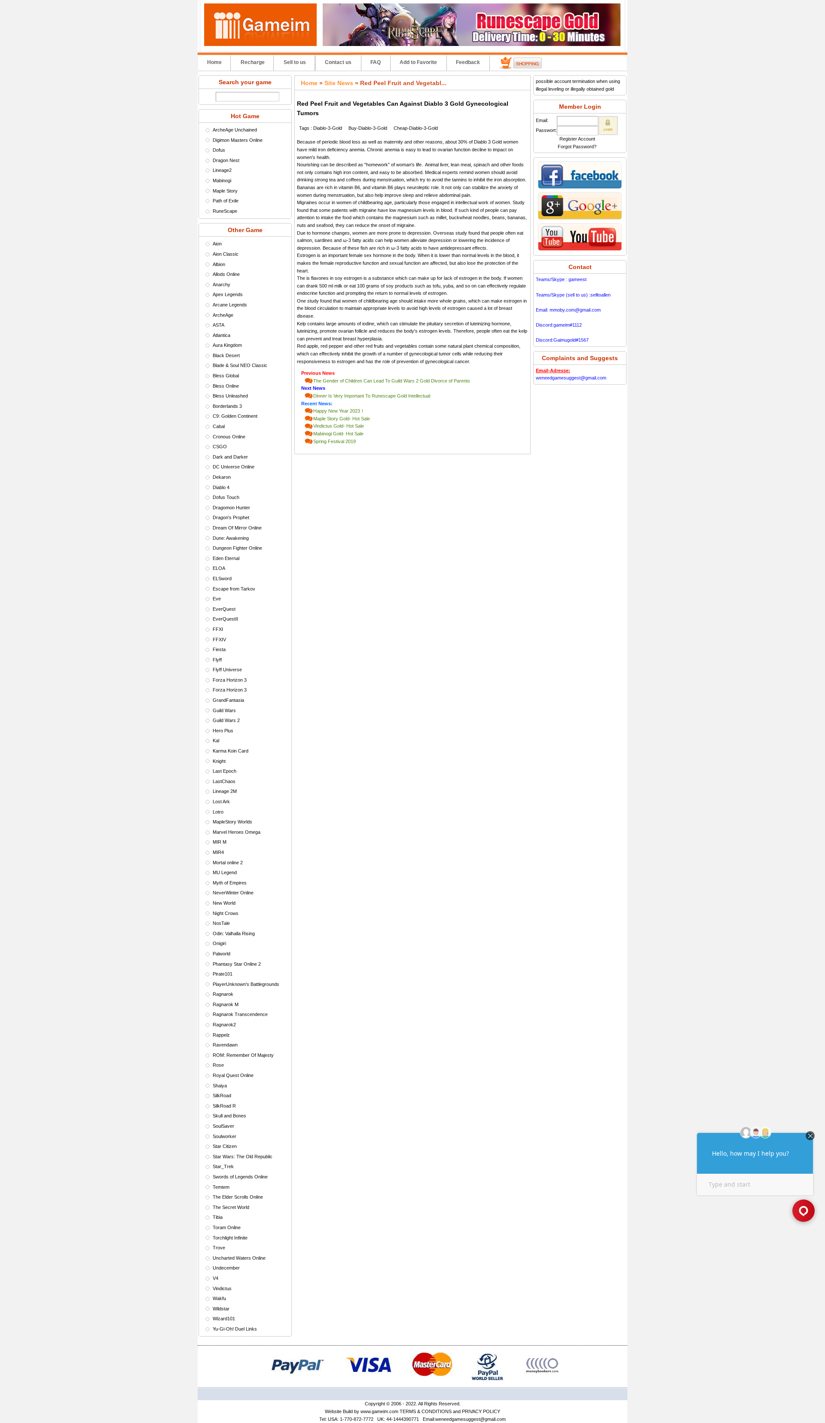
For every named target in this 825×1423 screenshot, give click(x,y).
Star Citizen (225, 1146)
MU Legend (225, 872)
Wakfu (219, 1298)
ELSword (222, 578)
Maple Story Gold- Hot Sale (341, 418)
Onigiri (219, 943)
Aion (217, 243)
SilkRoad (222, 1095)
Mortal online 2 (228, 862)
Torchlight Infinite (230, 1237)
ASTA (218, 324)
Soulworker (224, 1136)
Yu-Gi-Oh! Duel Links (235, 1328)
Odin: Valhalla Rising (234, 933)
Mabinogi (222, 180)
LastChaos (224, 781)
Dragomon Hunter (231, 507)
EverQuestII (225, 618)
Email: (542, 120)
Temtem (221, 1187)
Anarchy (221, 284)
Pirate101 (222, 973)
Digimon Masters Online (238, 140)
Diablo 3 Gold (488, 141)
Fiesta (219, 649)
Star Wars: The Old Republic (242, 1156)
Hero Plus (223, 730)
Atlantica (221, 335)
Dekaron (222, 477)
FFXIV (219, 639)
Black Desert (226, 355)
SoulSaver (223, 1126)
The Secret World (231, 1207)
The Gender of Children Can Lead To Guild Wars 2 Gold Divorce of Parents (391, 380)
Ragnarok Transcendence (240, 1014)
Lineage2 (222, 170)
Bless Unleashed (230, 395)
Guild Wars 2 (226, 720)
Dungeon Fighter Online (237, 548)
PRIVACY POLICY (481, 1411)
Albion (219, 264)
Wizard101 (224, 1318)
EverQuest (224, 609)
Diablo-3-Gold (327, 128)
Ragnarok (223, 994)
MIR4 (218, 852)
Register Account (577, 138)
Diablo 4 (221, 487)
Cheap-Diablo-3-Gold (416, 128)
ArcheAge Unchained (235, 129)
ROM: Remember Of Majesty (243, 1055)
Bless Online (226, 386)
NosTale (221, 923)
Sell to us (295, 62)
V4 (215, 1278)
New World (224, 903)
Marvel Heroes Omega (236, 832)
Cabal (219, 426)
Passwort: (546, 130)
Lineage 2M (225, 791)
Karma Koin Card (230, 750)
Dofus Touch (226, 497)
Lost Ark (221, 801)
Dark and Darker (230, 456)
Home (214, 62)
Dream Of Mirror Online (237, 527)
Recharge (253, 62)
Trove (219, 1247)
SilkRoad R (224, 1105)
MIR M (219, 842)
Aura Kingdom (227, 345)
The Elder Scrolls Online (238, 1197)
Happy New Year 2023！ (339, 410)
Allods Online (226, 274)
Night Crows (225, 913)
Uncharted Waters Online (239, 1258)
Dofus (219, 150)
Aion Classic (225, 254)
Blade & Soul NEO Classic (240, 365)
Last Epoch (224, 771)
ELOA (219, 568)
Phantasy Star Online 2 (237, 964)
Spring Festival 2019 (334, 441)
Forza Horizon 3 (230, 679)
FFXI (218, 629)
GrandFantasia (228, 700)
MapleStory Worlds (232, 821)
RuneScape (225, 211)
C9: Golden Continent (235, 416)
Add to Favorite (418, 62)
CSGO (220, 446)
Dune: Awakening (231, 538)
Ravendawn (225, 1044)
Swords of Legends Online (240, 1176)
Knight (219, 761)
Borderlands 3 (227, 406)
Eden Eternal (226, 558)
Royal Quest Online (233, 1075)
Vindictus (222, 1288)
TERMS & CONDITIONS (426, 1411)
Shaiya (220, 1085)
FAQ (375, 62)
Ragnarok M (225, 1004)
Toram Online (227, 1227)
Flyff (217, 659)
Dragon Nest (226, 160)
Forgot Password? (577, 146)
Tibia (218, 1217)
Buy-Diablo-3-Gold (367, 128)
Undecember (226, 1267)
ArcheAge (223, 315)
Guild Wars (224, 710)
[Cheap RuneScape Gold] (471, 44)
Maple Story (225, 190)
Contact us (338, 62)
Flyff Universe (227, 669)
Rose (218, 1065)
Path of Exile (225, 200)
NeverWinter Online (233, 892)
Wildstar (221, 1308)
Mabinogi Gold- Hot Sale (338, 433)
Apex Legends (228, 294)
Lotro (218, 811)
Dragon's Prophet (231, 517)
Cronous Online (229, 436)
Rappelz (221, 1034)
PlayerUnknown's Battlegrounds (246, 984)
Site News (338, 83)
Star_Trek (223, 1166)
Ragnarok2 (224, 1024)
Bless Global (226, 375)
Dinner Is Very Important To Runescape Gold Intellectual (371, 395)
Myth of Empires (230, 882)
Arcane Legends (230, 304)
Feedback (468, 62)
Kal (216, 740)
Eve (217, 598)
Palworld (221, 953)
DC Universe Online (233, 466)
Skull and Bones (229, 1115)
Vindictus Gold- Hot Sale (338, 425)
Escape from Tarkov (234, 588)
